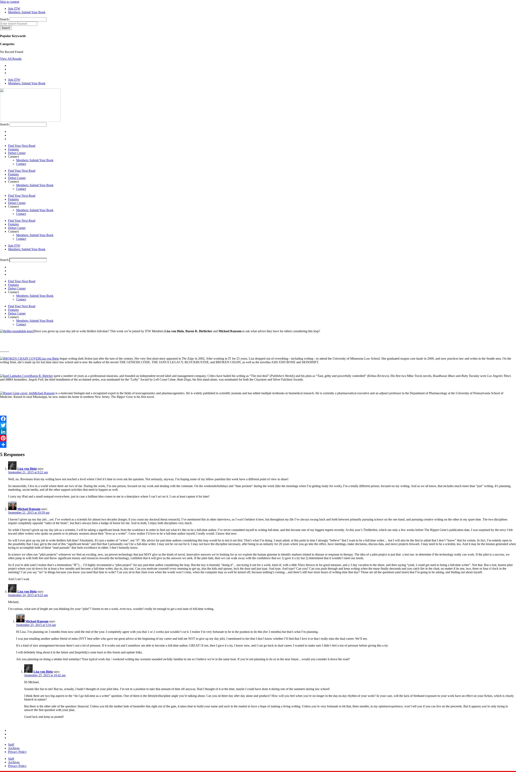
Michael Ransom (44, 393)
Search (4, 19)
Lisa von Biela (49, 358)
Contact (21, 164)
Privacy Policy (17, 751)
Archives (14, 748)
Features (13, 149)
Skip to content (9, 1)
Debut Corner (17, 153)
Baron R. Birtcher (41, 376)
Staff (11, 744)
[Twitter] (258, 425)
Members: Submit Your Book (34, 160)
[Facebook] (258, 419)
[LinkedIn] (258, 431)
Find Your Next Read (21, 145)
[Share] (258, 444)
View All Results (11, 58)
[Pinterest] (258, 438)
